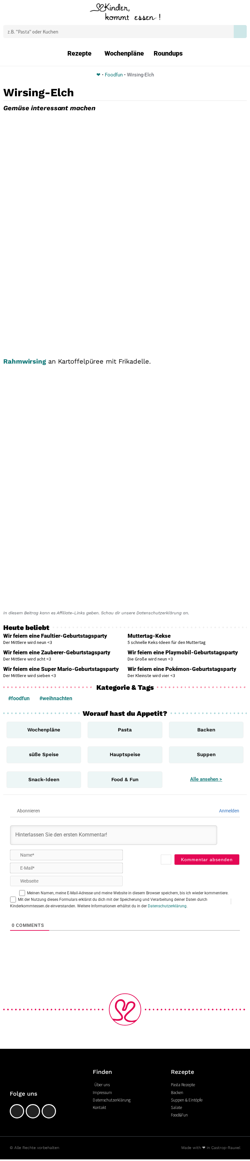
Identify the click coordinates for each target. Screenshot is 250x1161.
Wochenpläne (124, 53)
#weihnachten (55, 698)
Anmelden (228, 810)
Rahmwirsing (24, 361)
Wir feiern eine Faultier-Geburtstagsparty (55, 636)
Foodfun (114, 75)
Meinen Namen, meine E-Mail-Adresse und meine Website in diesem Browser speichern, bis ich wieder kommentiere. (128, 893)
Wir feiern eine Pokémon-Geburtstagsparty (182, 669)
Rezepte (79, 53)
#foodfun (19, 698)
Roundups (168, 53)
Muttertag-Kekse (149, 636)
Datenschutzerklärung (167, 906)
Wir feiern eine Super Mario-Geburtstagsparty (61, 669)
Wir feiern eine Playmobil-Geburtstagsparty (183, 652)
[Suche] (240, 31)
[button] (18, 13)
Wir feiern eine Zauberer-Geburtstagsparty (56, 652)
